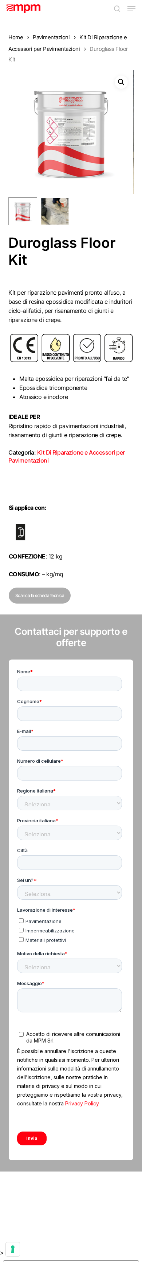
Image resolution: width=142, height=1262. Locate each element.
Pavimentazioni (51, 37)
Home (15, 37)
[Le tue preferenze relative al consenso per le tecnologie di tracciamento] (13, 1249)
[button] (131, 8)
